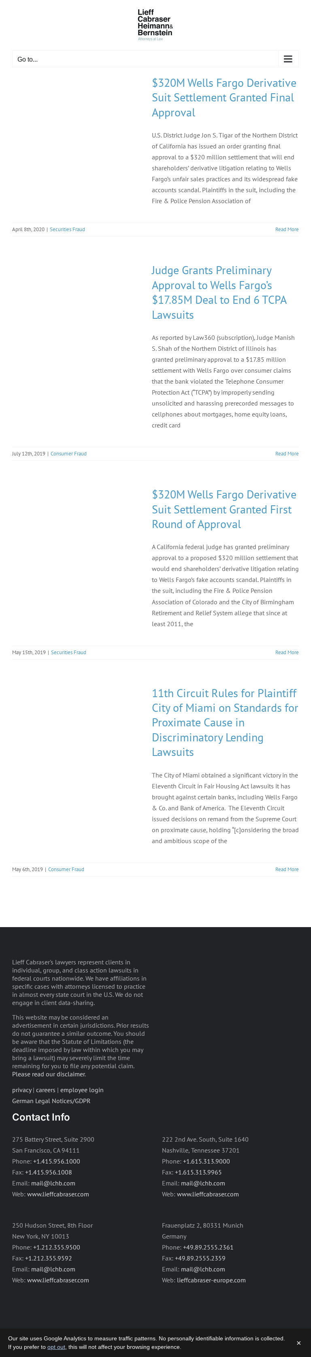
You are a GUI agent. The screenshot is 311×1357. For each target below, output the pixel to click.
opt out (56, 1347)
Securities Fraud (67, 229)
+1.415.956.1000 (56, 1161)
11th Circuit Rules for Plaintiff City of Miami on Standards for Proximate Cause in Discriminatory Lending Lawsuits (225, 722)
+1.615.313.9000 (206, 1161)
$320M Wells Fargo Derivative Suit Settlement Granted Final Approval (224, 97)
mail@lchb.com (53, 1183)
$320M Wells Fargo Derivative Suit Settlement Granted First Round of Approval (224, 509)
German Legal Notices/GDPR (51, 1101)
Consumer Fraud (69, 453)
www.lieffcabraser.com (58, 1194)
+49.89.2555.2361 (208, 1247)
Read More (287, 229)
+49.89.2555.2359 (200, 1258)
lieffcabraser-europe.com (211, 1280)
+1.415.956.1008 (48, 1172)
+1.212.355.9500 (56, 1247)
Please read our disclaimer (48, 1074)
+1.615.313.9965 (198, 1172)
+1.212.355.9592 (48, 1258)
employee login (82, 1090)
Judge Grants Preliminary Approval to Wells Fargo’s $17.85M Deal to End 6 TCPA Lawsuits (219, 292)
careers (45, 1090)
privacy (21, 1090)
